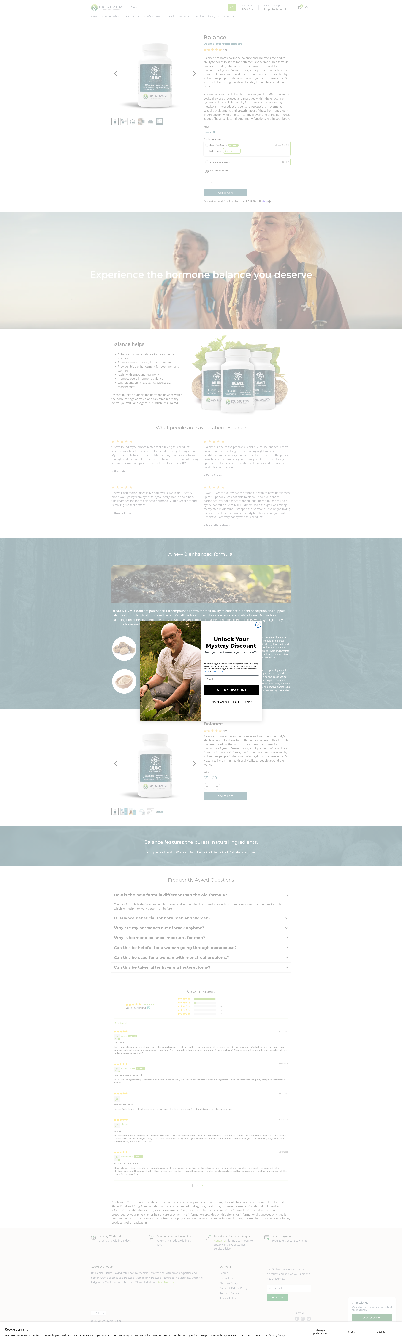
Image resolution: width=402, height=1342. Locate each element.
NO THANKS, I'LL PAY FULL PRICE (232, 702)
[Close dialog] (258, 625)
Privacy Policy (277, 1335)
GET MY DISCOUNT (232, 690)
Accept (351, 1331)
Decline (381, 1331)
